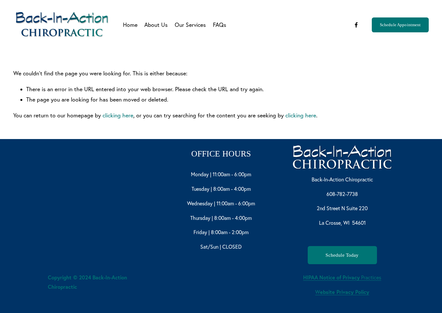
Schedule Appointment (400, 24)
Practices (342, 277)
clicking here (118, 115)
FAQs (219, 24)
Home (130, 24)
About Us (156, 24)
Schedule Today (342, 255)
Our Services (190, 24)
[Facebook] (356, 25)
